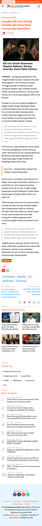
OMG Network (14, 518)
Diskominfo (30, 380)
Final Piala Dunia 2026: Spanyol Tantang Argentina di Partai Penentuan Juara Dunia (30, 348)
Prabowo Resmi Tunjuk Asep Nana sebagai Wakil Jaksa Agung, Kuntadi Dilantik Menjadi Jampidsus (31, 327)
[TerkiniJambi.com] (17, 6)
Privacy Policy (17, 504)
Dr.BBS (6, 380)
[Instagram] (23, 495)
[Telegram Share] (34, 302)
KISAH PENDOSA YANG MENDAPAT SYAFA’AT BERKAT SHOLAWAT (22, 442)
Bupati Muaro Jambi (10, 376)
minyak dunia (8, 281)
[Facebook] (15, 495)
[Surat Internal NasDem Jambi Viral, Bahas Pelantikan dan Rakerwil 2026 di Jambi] (11, 318)
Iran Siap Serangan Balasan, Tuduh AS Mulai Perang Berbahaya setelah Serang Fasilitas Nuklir (11, 291)
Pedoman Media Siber (30, 501)
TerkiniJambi (10, 32)
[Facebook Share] (20, 302)
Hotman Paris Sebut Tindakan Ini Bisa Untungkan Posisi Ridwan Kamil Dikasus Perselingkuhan (21, 409)
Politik (14, 17)
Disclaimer (7, 501)
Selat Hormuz (21, 281)
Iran (29, 277)
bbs (5, 385)
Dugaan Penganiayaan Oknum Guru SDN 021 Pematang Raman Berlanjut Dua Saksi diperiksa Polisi (23, 459)
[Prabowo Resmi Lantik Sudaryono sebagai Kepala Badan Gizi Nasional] (11, 339)
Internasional (6, 17)
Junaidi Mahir (26, 376)
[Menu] (3, 6)
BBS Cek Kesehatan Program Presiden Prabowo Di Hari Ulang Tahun (20, 434)
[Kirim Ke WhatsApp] (38, 302)
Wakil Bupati (17, 380)
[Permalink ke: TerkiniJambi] (3, 33)
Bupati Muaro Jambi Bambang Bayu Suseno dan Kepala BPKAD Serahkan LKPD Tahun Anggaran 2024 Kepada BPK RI (22, 417)
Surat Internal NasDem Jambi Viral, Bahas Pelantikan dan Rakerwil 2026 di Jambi (10, 327)
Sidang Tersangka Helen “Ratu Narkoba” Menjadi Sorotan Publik (21, 476)
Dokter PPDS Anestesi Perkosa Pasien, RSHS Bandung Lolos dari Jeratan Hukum (23, 400)
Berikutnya (7, 261)
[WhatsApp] (28, 495)
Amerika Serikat (9, 277)
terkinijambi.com (15, 515)
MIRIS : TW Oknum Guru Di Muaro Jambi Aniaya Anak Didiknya (23, 467)
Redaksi (27, 504)
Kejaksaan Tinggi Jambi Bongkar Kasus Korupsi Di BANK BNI (23, 451)
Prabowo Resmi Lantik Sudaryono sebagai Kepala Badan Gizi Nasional (10, 348)
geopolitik (21, 277)
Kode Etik (16, 501)
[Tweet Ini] (24, 302)
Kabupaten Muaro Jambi (12, 371)
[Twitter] (19, 495)
